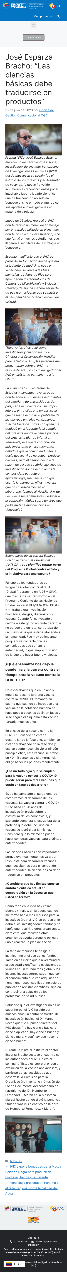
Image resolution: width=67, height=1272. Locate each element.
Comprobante (43, 16)
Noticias (16, 1161)
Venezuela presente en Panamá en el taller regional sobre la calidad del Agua (32, 1188)
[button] (58, 16)
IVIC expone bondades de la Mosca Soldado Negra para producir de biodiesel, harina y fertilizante (33, 1172)
